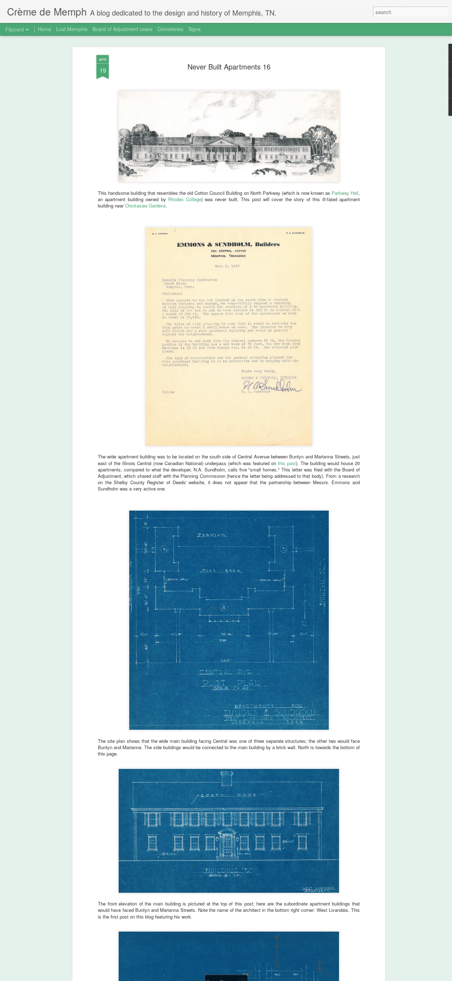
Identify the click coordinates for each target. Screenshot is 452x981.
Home (44, 28)
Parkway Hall (345, 192)
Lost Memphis (72, 28)
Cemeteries (170, 28)
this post (287, 463)
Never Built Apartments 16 (229, 66)
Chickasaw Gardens (145, 205)
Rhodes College (184, 199)
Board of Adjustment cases (123, 28)
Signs (194, 28)
